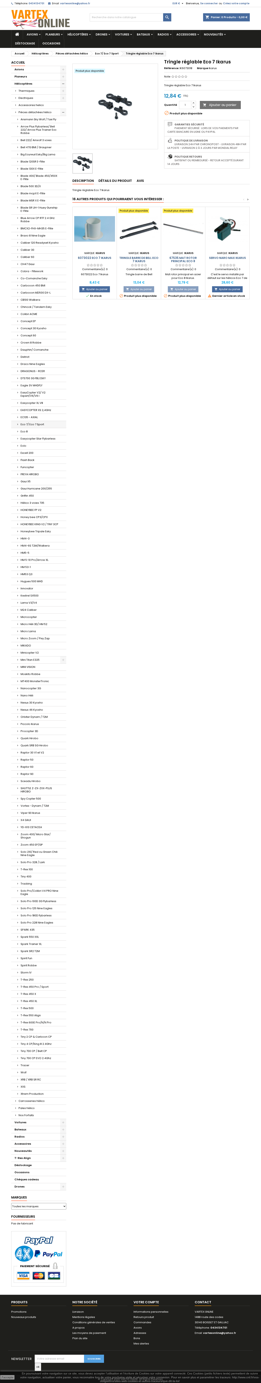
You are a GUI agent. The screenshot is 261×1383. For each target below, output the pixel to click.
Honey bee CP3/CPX (34, 517)
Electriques (26, 98)
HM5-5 (25, 553)
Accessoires (186, 34)
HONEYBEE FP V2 (31, 510)
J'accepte (7, 1377)
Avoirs (138, 1328)
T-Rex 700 (27, 1030)
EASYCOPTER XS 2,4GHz (36, 410)
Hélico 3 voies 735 (32, 503)
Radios (163, 34)
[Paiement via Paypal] (38, 1259)
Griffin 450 (27, 496)
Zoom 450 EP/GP (32, 845)
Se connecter (209, 3)
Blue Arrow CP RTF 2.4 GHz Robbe (38, 219)
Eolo (23, 446)
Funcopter (27, 467)
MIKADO (26, 645)
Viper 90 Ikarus (30, 813)
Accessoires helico (31, 105)
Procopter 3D (29, 731)
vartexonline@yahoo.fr (75, 3)
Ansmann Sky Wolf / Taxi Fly (38, 119)
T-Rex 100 (27, 869)
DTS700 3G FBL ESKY (33, 378)
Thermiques (26, 91)
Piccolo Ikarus (30, 724)
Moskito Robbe (30, 674)
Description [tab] (83, 180)
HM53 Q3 (26, 574)
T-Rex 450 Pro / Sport (35, 987)
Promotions (19, 1312)
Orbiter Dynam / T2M (34, 717)
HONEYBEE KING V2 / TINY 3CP (39, 524)
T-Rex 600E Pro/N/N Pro (36, 1022)
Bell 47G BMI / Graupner (36, 147)
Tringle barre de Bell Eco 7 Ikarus (138, 259)
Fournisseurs (23, 1216)
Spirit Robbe (29, 965)
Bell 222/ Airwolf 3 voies (36, 140)
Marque (202, 68)
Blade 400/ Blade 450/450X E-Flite (39, 177)
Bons (137, 1338)
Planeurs (52, 34)
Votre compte (146, 1302)
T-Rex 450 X (28, 994)
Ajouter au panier (220, 105)
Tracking (26, 884)
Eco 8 (24, 431)
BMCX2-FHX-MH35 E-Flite (37, 228)
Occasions (51, 43)
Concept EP (28, 321)
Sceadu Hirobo (31, 781)
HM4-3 (25, 538)
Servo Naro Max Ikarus (227, 258)
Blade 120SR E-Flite (33, 161)
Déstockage (25, 43)
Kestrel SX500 (30, 596)
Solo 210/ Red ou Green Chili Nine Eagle (39, 853)
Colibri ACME (29, 314)
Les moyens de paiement (89, 1333)
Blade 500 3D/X (31, 186)
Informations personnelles (151, 1312)
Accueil (18, 62)
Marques (19, 1197)
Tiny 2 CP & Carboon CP (36, 1037)
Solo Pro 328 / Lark (33, 862)
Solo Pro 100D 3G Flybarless (38, 901)
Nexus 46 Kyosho (32, 710)
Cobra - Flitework (32, 271)
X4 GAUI (26, 820)
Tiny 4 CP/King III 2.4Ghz (36, 1044)
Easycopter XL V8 (32, 403)
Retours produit (144, 1317)
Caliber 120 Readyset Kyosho (40, 243)
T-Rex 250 (27, 980)
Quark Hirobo (29, 738)
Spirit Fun (26, 958)
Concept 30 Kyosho (33, 328)
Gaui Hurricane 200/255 (36, 488)
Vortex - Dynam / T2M (35, 806)
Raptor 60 (27, 767)
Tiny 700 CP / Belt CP (34, 1051)
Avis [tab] (140, 180)
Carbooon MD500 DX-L (36, 293)
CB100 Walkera (30, 300)
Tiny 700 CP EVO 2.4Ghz (36, 1058)
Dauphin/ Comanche (35, 350)
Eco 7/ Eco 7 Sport (32, 424)
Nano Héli (27, 695)
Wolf (24, 1072)
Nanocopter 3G (31, 688)
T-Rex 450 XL (29, 1001)
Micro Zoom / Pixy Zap (35, 638)
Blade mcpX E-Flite (33, 193)
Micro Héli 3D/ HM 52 (34, 624)
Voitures (122, 34)
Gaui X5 (26, 481)
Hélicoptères (77, 34)
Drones (101, 34)
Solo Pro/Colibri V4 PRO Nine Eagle (39, 892)
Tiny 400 (26, 876)
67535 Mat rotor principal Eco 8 (183, 259)
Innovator (27, 588)
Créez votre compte (236, 3)
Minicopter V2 (30, 653)
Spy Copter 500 (31, 799)
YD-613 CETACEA (31, 827)
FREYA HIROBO (30, 474)
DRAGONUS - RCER (33, 371)
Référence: (171, 68)
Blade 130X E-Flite (32, 169)
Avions (32, 34)
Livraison (78, 1312)
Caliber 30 (27, 250)
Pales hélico (27, 1108)
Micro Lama (28, 631)
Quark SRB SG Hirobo (34, 745)
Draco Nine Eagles (33, 364)
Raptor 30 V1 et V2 (32, 752)
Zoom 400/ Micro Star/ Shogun (36, 836)
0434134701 (36, 3)
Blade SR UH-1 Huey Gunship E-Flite (39, 209)
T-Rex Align (22, 1158)
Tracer (25, 1065)
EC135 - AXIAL (29, 417)
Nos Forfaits (26, 1115)
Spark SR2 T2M (30, 951)
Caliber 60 (27, 257)
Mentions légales (83, 1317)
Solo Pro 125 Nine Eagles (36, 908)
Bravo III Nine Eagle (33, 235)
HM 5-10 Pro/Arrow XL (34, 560)
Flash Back (27, 460)
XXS (23, 1087)
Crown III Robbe (31, 343)
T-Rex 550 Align (31, 1015)
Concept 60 (28, 335)
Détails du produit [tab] (115, 180)
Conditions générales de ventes (93, 1322)
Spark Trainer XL (31, 944)
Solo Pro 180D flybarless (36, 915)
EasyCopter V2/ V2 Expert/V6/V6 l (33, 394)
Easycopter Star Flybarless (38, 439)
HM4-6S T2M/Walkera (35, 546)
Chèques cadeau (26, 1179)
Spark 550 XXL (30, 937)
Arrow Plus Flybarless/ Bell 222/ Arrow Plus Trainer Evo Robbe (38, 130)
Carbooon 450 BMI (33, 285)
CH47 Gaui (27, 264)
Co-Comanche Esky (34, 278)
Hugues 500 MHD (32, 581)
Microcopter (29, 617)
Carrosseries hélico (32, 1101)
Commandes (142, 1322)
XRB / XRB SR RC (31, 1079)
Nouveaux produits (23, 1317)
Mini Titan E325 (30, 660)
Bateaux (143, 34)
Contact (203, 1302)
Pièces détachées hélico (35, 112)
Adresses (140, 1333)
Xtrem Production (32, 1094)
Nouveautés (213, 34)
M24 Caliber (29, 610)
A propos (78, 1328)
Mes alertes (141, 1343)
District (25, 357)
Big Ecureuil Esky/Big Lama (38, 154)
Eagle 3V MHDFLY (31, 385)
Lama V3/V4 (29, 603)
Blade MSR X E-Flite (33, 200)
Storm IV (26, 972)
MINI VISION (28, 667)
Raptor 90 (27, 774)
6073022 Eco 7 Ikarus (94, 258)
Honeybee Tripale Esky (36, 531)
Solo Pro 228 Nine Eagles (37, 923)
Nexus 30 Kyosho (32, 703)
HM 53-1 (26, 567)
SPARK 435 (28, 930)
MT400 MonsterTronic (35, 681)
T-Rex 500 (27, 1008)
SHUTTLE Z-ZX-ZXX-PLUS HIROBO (36, 789)
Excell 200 (27, 453)
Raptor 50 (27, 760)
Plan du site (79, 1338)
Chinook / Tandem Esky (36, 307)
